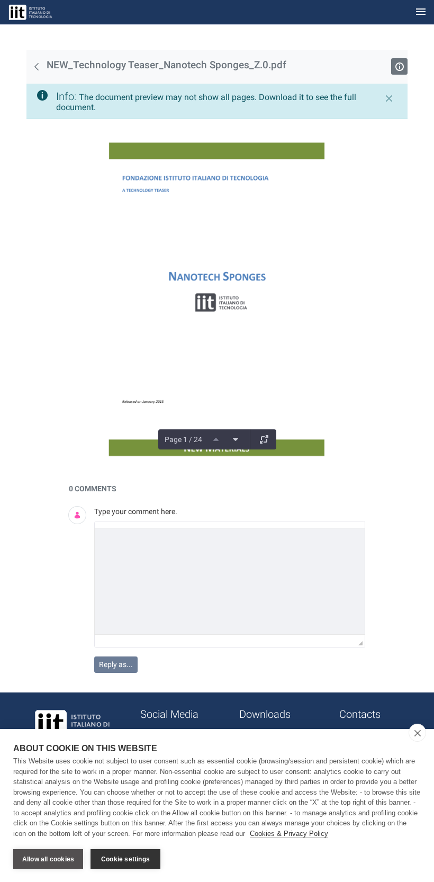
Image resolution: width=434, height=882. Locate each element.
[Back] (36, 67)
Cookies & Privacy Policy (289, 834)
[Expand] (264, 439)
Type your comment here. (135, 511)
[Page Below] (235, 439)
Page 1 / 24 (183, 439)
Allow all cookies (48, 859)
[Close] (389, 98)
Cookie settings (125, 859)
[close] (417, 733)
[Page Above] (216, 439)
